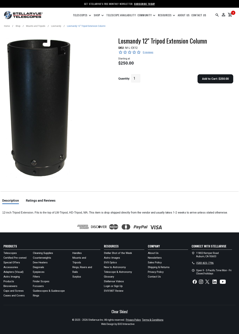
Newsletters (155, 257)
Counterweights (42, 257)
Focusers (38, 286)
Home (7, 26)
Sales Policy (155, 262)
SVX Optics (110, 262)
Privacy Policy (156, 271)
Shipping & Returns (159, 267)
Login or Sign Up (113, 286)
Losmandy (56, 26)
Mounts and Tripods (35, 26)
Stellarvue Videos (114, 281)
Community (147, 15)
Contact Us (198, 15)
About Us (184, 15)
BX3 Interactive (126, 324)
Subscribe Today (144, 4)
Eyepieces (38, 271)
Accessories (10, 267)
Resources (167, 15)
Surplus (76, 276)
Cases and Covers (14, 295)
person (223, 14)
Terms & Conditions (152, 319)
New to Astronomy (115, 267)
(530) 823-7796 (205, 263)
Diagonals (38, 267)
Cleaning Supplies (43, 253)
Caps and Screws (13, 290)
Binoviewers (10, 286)
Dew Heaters (40, 262)
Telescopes (82, 15)
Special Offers (11, 262)
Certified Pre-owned (14, 257)
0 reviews (148, 52)
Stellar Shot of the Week (118, 253)
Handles (77, 253)
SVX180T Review (113, 290)
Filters (36, 276)
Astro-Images (112, 257)
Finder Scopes (41, 281)
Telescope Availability (121, 15)
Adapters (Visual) (13, 271)
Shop (99, 15)
